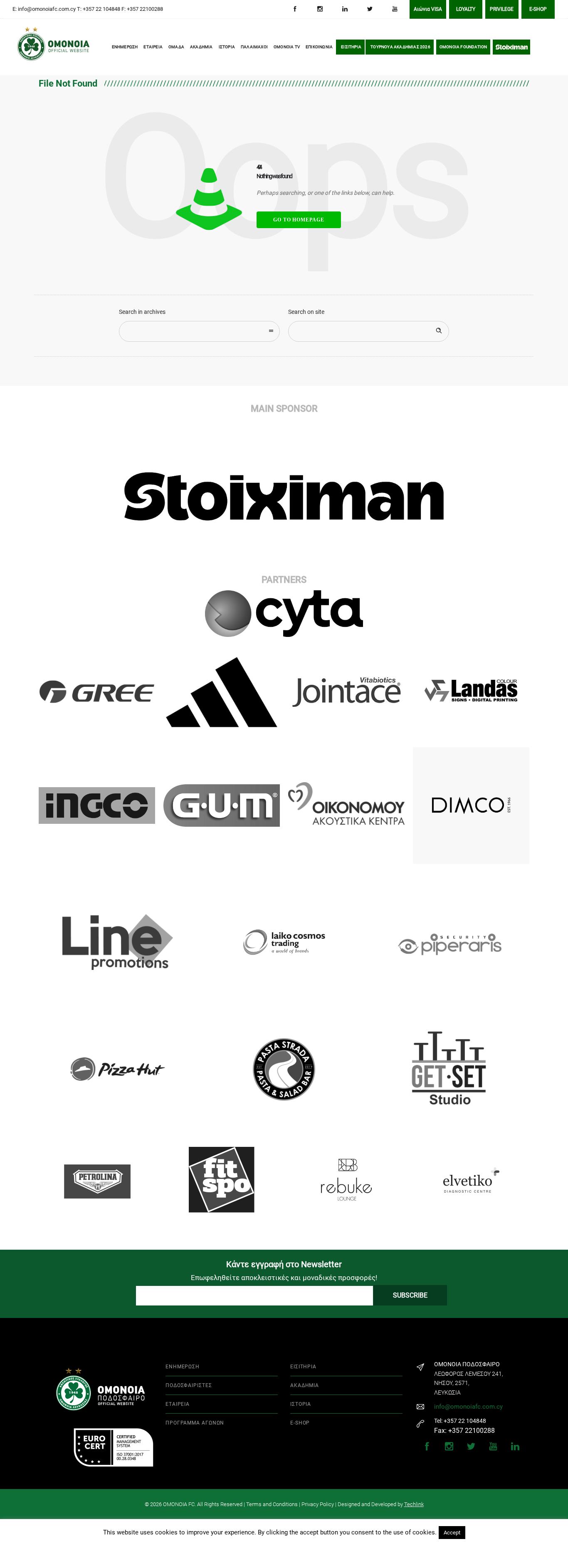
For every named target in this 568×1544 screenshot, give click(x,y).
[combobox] (199, 331)
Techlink (414, 1504)
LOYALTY (465, 9)
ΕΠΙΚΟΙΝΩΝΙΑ (319, 47)
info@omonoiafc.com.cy (468, 1406)
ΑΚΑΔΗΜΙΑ (201, 47)
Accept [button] (452, 1532)
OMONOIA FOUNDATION (463, 47)
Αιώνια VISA (428, 9)
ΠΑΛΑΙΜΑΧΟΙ (254, 47)
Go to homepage (298, 220)
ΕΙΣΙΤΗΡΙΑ (351, 47)
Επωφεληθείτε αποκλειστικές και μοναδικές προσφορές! (284, 1277)
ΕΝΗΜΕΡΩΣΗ (125, 47)
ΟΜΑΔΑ (176, 47)
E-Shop (538, 9)
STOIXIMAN (511, 47)
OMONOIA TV (287, 47)
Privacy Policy (317, 1504)
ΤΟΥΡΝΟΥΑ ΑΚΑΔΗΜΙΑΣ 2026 (400, 47)
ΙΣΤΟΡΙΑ (227, 47)
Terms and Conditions (272, 1504)
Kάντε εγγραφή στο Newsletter (284, 1264)
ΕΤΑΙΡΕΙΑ (153, 47)
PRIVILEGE (502, 9)
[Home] (29, 47)
